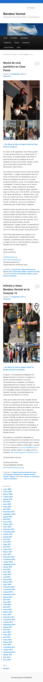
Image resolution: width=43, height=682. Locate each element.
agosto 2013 (7, 654)
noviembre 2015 (9, 589)
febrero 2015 (7, 612)
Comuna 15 (28, 476)
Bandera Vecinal (14, 14)
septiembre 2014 (9, 624)
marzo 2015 (7, 609)
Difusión (26, 474)
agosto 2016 (7, 567)
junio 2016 (7, 572)
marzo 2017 (7, 549)
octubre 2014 (8, 622)
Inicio (5, 38)
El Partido (14, 38)
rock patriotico (21, 274)
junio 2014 (7, 632)
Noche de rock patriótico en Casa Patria (14, 66)
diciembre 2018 (8, 511)
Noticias (30, 271)
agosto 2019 (7, 499)
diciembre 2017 (8, 529)
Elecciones (26, 43)
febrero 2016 (7, 582)
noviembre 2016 (9, 559)
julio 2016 (6, 569)
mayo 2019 (7, 506)
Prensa (16, 43)
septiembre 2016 (9, 564)
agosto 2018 (7, 517)
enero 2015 (7, 614)
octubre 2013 (8, 649)
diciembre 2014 (8, 617)
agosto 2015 (7, 597)
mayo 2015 (7, 604)
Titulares (12, 476)
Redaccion (7, 76)
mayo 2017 (7, 544)
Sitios (18, 47)
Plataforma (7, 43)
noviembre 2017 (9, 532)
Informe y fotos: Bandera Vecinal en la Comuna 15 (16, 289)
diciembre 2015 (8, 587)
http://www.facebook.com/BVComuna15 (24, 452)
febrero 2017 (7, 552)
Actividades (24, 38)
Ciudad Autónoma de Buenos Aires (24, 472)
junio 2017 (7, 542)
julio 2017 (6, 539)
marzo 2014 (7, 639)
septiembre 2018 (9, 514)
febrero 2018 (7, 524)
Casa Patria (16, 269)
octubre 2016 (8, 562)
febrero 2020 (7, 494)
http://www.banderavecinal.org (13, 467)
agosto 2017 (7, 537)
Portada (37, 271)
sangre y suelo (32, 274)
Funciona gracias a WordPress (21, 677)
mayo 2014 (7, 634)
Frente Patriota (8, 47)
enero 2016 (7, 584)
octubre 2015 (8, 592)
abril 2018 (6, 519)
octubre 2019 (8, 497)
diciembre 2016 (8, 557)
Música (24, 271)
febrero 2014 (7, 642)
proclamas (36, 476)
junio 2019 (7, 504)
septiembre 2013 (9, 652)
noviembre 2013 (9, 647)
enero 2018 (7, 527)
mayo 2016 (7, 574)
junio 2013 (7, 659)
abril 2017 (6, 547)
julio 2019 (6, 501)
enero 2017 (7, 554)
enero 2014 (7, 644)
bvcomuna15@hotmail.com (28, 447)
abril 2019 (6, 509)
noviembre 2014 (9, 619)
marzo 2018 (7, 522)
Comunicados (8, 474)
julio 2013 (6, 657)
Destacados (17, 271)
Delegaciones (18, 474)
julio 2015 (6, 599)
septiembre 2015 (9, 594)
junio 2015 (7, 602)
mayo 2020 (7, 489)
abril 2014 (6, 637)
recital (13, 274)
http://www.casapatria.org (12, 259)
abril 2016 (6, 577)
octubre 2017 (8, 534)
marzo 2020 (7, 491)
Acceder (6, 668)
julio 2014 (6, 629)
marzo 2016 (7, 579)
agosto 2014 (7, 627)
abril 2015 (6, 607)
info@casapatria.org (10, 257)
